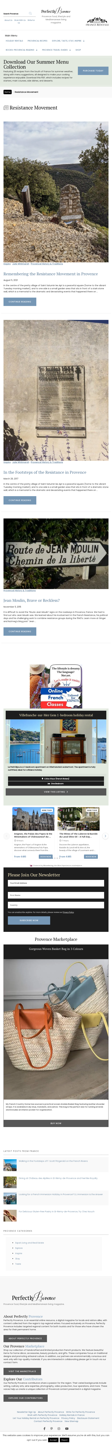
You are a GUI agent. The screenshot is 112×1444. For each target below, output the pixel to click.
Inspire (7, 263)
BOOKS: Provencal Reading (20, 49)
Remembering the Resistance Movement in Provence (51, 273)
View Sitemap (71, 1421)
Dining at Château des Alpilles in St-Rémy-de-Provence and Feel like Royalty (58, 1178)
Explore (19, 1248)
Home (8, 92)
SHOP (78, 49)
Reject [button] (65, 1440)
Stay (17, 1258)
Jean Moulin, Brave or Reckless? (32, 600)
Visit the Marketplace (22, 1371)
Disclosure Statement (88, 1418)
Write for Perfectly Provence (80, 1412)
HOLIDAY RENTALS (14, 40)
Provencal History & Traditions (47, 263)
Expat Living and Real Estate (29, 1242)
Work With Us (20, 20)
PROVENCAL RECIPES (37, 40)
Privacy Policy (68, 912)
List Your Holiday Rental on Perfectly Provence (36, 1418)
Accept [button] (53, 1440)
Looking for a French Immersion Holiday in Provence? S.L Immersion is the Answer (61, 1194)
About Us (8, 20)
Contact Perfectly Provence (48, 1421)
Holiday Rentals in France (72, 1415)
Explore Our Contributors (26, 1398)
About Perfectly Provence (25, 1338)
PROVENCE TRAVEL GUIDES (55, 49)
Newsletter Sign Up (26, 1412)
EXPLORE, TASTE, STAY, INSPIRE (67, 40)
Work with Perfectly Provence (42, 1415)
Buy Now (56, 1123)
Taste (18, 1263)
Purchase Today (93, 70)
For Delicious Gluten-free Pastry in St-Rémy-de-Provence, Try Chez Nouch (56, 1211)
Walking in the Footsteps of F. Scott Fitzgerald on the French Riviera (53, 1161)
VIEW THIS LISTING (55, 799)
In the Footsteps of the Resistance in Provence (45, 472)
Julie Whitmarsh (20, 263)
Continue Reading (20, 301)
